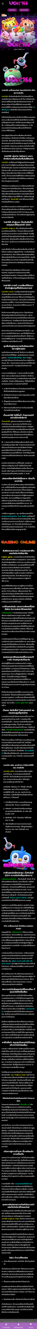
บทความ (13, 1322)
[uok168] (18, 3)
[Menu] (3, 3)
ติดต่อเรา (30, 1322)
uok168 (6, 1322)
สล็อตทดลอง (21, 1322)
